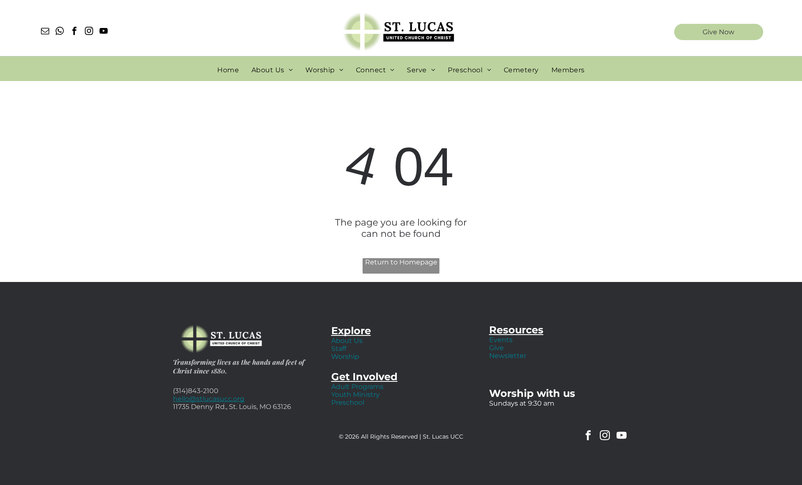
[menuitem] (228, 70)
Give (496, 348)
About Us (347, 341)
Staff (338, 349)
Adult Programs (357, 387)
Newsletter (507, 356)
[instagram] (89, 32)
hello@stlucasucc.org (208, 399)
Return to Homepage (401, 262)
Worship (345, 357)
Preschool (347, 402)
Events (501, 340)
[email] (45, 32)
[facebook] (74, 32)
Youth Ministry (355, 395)
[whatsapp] (59, 32)
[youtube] (103, 32)
